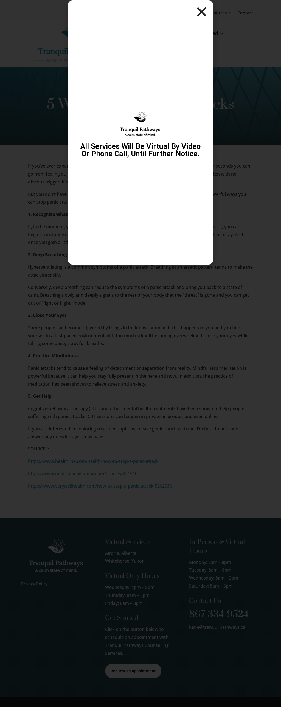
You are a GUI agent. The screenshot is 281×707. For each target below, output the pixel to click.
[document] (140, 353)
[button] (201, 11)
